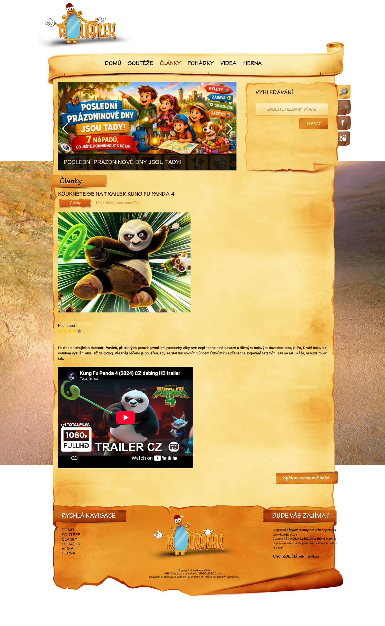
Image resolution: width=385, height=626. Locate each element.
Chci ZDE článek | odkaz (296, 556)
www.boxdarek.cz (285, 534)
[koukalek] (86, 25)
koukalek (198, 570)
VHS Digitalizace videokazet (181, 573)
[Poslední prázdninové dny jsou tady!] (147, 126)
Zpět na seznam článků (306, 478)
